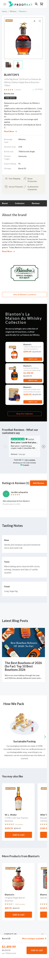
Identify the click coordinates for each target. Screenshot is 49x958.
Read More (9, 131)
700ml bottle (10, 98)
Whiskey (13, 11)
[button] (23, 4)
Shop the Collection (24, 414)
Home (4, 11)
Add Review (38, 483)
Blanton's (23, 11)
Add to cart (37, 950)
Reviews (36, 203)
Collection (19, 203)
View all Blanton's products (24, 294)
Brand (5, 203)
